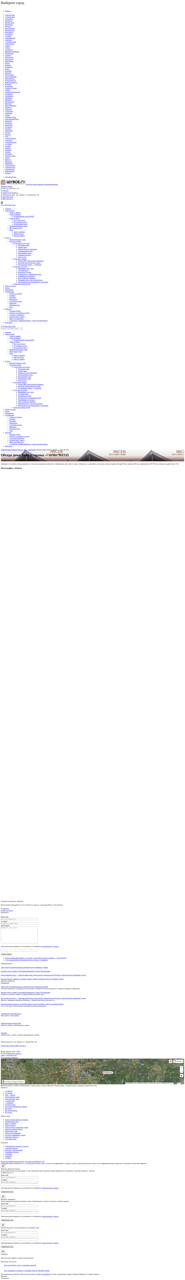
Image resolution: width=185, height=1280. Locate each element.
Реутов (7, 133)
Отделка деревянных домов (15, 1135)
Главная (8, 209)
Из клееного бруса (20, 222)
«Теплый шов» (23, 270)
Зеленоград (9, 59)
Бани (11, 230)
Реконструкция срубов (22, 284)
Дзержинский (10, 38)
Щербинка (9, 163)
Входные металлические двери (29, 263)
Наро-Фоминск (10, 106)
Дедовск (8, 36)
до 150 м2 (8, 1093)
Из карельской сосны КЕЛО (24, 216)
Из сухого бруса (19, 220)
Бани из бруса (19, 234)
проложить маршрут (10, 1057)
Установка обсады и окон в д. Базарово (26, 960)
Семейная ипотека (12, 1152)
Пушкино (8, 127)
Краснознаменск (11, 82)
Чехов (7, 158)
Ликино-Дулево (11, 88)
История (12, 297)
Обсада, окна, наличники (26, 450)
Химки (7, 152)
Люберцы (8, 98)
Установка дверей (20, 259)
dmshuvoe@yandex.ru (10, 193)
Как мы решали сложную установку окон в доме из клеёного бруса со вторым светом (32, 1004)
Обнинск (8, 109)
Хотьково (8, 154)
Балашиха (8, 21)
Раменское (9, 131)
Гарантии (8, 1156)
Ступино (8, 144)
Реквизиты (13, 299)
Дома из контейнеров (13, 1133)
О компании (9, 292)
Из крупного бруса (21, 224)
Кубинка (8, 84)
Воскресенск (9, 30)
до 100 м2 (8, 1091)
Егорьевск (9, 50)
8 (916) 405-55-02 (7, 197)
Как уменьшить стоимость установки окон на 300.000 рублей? (27, 1271)
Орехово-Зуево (10, 117)
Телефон (4, 921)
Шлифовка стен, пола (26, 268)
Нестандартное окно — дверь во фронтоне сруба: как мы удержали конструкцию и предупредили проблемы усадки (43, 998)
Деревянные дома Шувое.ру (11, 1014)
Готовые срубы (14, 311)
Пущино (8, 129)
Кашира (8, 65)
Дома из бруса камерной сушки (16, 1127)
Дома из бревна (15, 214)
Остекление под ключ (22, 243)
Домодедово (9, 44)
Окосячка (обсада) (11, 1137)
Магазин (8, 309)
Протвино (9, 125)
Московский (9, 102)
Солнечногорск (10, 142)
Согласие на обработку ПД (34, 1161)
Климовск (9, 67)
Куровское (9, 86)
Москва (8, 11)
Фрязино (8, 150)
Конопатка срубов (24, 272)
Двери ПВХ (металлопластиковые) (31, 261)
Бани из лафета (19, 236)
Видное (8, 26)
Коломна (8, 71)
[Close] (3, 1166)
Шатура (8, 160)
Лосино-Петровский (12, 92)
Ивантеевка (9, 61)
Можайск (8, 100)
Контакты (8, 322)
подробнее (46, 1274)
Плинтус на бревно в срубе (19, 313)
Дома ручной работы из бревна (16, 1120)
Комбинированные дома (18, 226)
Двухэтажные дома (12, 1099)
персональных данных (50, 946)
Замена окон (22, 247)
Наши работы (12, 450)
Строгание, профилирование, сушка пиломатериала (28, 321)
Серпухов (8, 140)
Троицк (8, 148)
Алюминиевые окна (25, 251)
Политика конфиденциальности (12, 1161)
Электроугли (9, 169)
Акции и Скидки (15, 294)
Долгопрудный (10, 42)
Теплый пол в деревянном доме (29, 274)
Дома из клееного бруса (14, 1129)
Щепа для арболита (16, 319)
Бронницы (9, 25)
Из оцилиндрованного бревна (16, 1107)
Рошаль (8, 134)
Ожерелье (8, 113)
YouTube (4, 1033)
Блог (11, 307)
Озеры (7, 115)
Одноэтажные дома (12, 1097)
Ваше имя (5, 917)
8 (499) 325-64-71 (7, 199)
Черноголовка (10, 156)
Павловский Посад (12, 119)
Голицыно (9, 34)
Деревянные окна (24, 255)
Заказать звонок (6, 186)
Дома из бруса (14, 218)
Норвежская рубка (12, 1122)
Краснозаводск (10, 80)
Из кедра (8, 1108)
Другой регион (10, 177)
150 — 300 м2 (10, 1095)
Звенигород (9, 57)
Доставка (8, 1154)
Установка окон (23, 245)
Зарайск (8, 55)
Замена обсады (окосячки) (27, 249)
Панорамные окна (24, 253)
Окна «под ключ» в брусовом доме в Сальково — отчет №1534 (35, 958)
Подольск (8, 123)
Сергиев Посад (10, 138)
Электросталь (10, 167)
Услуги (7, 238)
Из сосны (8, 1112)
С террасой (9, 1103)
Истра (7, 63)
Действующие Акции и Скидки (16, 1146)
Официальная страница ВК (11, 1023)
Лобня (7, 90)
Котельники (9, 75)
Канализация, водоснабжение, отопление (33, 282)
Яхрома (8, 173)
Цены (7, 288)
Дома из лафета (15, 212)
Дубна (7, 48)
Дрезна (7, 46)
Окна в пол (22, 257)
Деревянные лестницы (26, 276)
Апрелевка (9, 19)
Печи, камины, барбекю (27, 278)
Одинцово (9, 111)
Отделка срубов (15, 241)
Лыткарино (9, 96)
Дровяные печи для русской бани (30, 280)
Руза (6, 136)
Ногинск (8, 107)
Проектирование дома (17, 240)
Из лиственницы (11, 1110)
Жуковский (9, 53)
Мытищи (8, 104)
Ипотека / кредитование (14, 1150)
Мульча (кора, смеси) (17, 317)
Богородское (9, 23)
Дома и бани (9, 211)
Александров (10, 15)
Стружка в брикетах (16, 315)
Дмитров (8, 40)
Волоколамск (10, 28)
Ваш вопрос (5, 926)
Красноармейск (10, 77)
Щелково (8, 161)
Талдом (8, 146)
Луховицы (9, 94)
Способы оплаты (15, 301)
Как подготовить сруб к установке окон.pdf (20, 1265)
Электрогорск (10, 165)
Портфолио (9, 290)
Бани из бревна (19, 232)
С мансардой (10, 1101)
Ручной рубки (10, 1105)
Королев (8, 73)
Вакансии (13, 303)
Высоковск (9, 32)
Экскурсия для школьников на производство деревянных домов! (24, 987)
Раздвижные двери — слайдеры (29, 265)
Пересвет (8, 121)
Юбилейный (9, 171)
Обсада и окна (10, 286)
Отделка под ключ (20, 267)
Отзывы (12, 295)
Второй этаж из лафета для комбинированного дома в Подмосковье (25, 992)
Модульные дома (15, 228)
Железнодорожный (12, 52)
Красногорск (10, 79)
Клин (7, 69)
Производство (14, 305)
